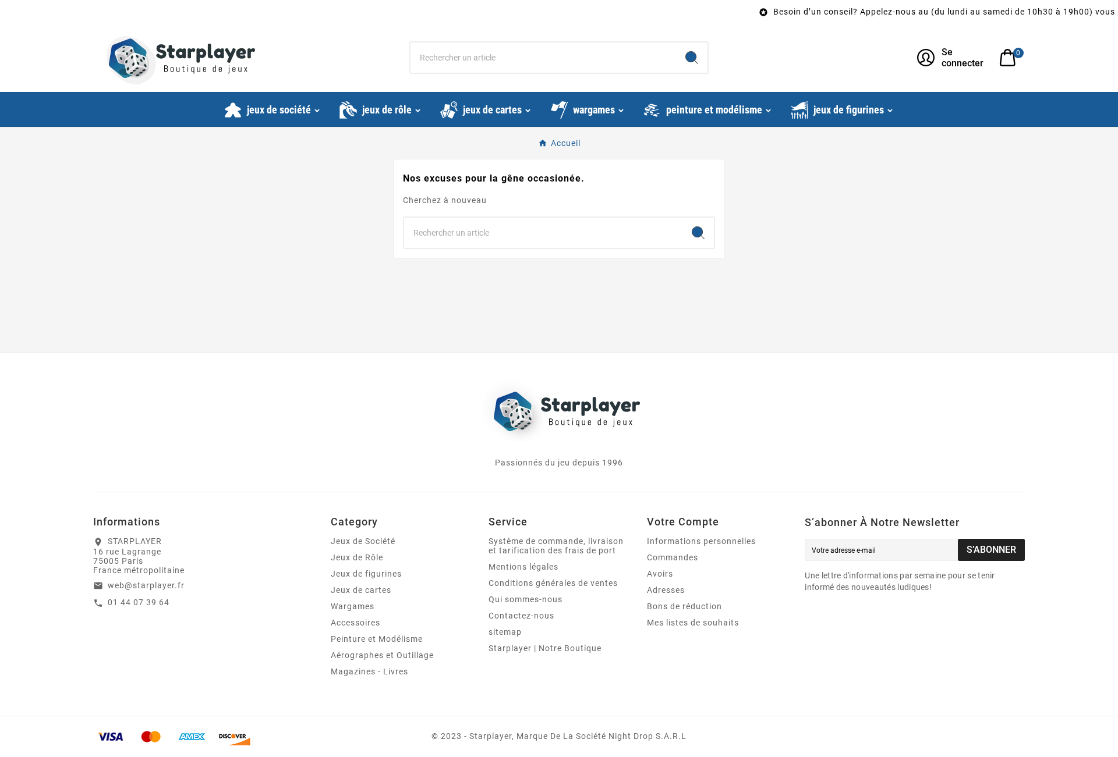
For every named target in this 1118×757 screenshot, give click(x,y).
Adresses (666, 590)
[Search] (691, 57)
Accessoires (355, 622)
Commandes (672, 557)
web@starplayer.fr (146, 585)
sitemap (505, 632)
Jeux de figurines (366, 573)
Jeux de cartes (361, 590)
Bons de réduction (684, 606)
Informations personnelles (701, 541)
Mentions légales (523, 566)
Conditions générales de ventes (553, 583)
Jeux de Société (363, 541)
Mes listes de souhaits (693, 622)
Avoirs (660, 573)
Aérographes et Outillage (382, 655)
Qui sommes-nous (525, 599)
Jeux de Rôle (357, 557)
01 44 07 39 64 (138, 602)
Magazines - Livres (369, 671)
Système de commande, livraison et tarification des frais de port (556, 545)
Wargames (352, 606)
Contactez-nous (521, 615)
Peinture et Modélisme (377, 639)
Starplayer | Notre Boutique (545, 648)
